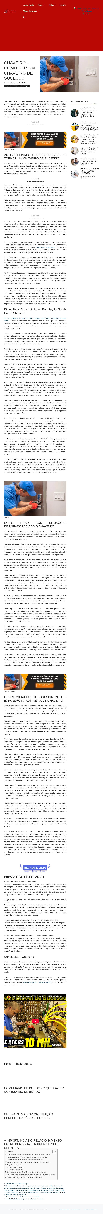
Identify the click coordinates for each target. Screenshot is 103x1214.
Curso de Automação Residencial (88, 177)
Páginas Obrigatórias (30, 11)
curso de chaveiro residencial (49, 1192)
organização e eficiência (45, 247)
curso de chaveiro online (12, 1192)
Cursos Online (86, 13)
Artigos (40, 5)
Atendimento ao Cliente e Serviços (17, 86)
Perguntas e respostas (14, 1165)
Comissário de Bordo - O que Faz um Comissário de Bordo (26, 1172)
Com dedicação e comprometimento (36, 982)
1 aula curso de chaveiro (14, 1186)
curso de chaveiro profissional (29, 1192)
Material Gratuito (28, 5)
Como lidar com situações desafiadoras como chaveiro (25, 1159)
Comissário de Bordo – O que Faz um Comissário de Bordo (25, 1199)
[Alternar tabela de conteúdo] (53, 1151)
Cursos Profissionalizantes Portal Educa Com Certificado (89, 163)
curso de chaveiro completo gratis (15, 1190)
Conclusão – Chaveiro (17, 1167)
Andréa (6, 83)
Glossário (62, 5)
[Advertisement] (51, 37)
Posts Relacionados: (16, 1169)
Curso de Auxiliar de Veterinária (87, 153)
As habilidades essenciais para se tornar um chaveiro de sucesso (28, 1154)
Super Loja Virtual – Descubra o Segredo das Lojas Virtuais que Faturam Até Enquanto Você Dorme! (90, 128)
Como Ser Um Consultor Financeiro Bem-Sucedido (22, 1197)
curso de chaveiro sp (19, 1194)
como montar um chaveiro (37, 1186)
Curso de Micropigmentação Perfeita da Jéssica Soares (25, 1177)
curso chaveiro (51, 1186)
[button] (23, 17)
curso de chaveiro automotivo (19, 1188)
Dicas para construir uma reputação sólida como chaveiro (28, 1157)
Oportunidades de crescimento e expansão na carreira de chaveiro (28, 1162)
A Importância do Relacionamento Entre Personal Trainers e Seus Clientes (31, 1175)
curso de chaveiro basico (38, 1188)
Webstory (52, 5)
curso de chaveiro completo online (37, 1190)
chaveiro (25, 1186)
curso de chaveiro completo (55, 1188)
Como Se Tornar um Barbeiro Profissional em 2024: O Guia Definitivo (89, 141)
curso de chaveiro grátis (56, 1190)
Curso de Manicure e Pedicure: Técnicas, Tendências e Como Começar (88, 115)
